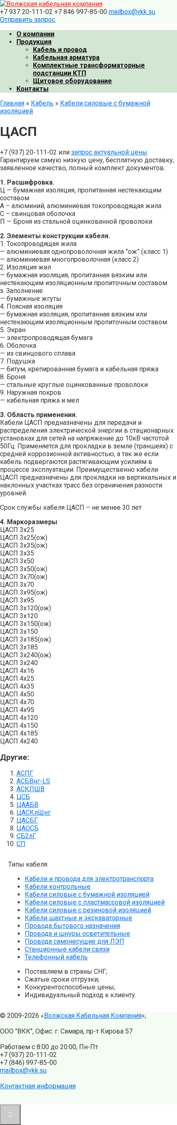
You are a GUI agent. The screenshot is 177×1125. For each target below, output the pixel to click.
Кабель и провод (60, 50)
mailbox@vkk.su (132, 12)
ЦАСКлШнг (33, 812)
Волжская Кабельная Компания (93, 1016)
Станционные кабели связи (67, 949)
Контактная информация (38, 1086)
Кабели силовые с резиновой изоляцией (88, 910)
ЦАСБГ (27, 820)
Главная (12, 103)
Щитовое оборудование (72, 81)
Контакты (32, 89)
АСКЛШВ (30, 789)
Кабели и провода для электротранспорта (89, 879)
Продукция (33, 42)
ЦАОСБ (27, 828)
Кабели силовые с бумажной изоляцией (87, 894)
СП (21, 844)
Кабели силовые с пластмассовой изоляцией (95, 902)
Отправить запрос (27, 19)
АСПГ (24, 773)
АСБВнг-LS (33, 781)
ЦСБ (23, 797)
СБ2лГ (26, 836)
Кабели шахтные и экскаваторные (78, 918)
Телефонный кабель (56, 957)
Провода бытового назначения (72, 926)
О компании (35, 34)
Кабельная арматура (66, 57)
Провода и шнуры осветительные (77, 934)
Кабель (42, 103)
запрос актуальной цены (109, 152)
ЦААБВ (27, 805)
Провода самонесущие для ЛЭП (74, 941)
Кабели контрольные (58, 887)
